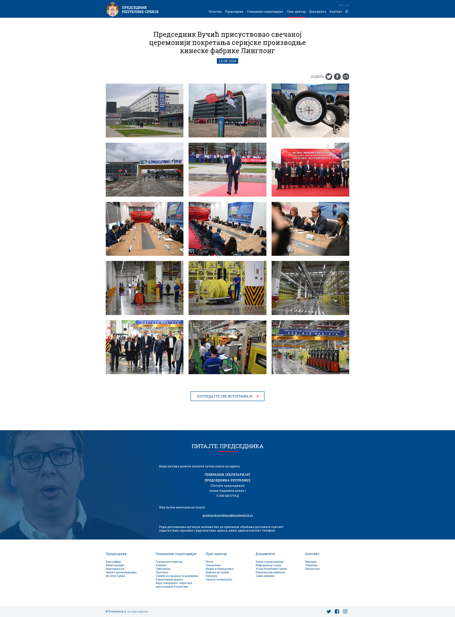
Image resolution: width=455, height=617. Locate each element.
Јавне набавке (265, 576)
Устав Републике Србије (271, 568)
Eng (341, 5)
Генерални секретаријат (265, 12)
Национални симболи (270, 572)
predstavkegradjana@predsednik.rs (227, 515)
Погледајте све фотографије (225, 396)
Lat (347, 5)
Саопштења (213, 565)
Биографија (113, 561)
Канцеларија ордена (169, 579)
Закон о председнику (270, 561)
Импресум (312, 568)
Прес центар (296, 12)
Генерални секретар (169, 561)
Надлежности (115, 568)
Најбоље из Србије (217, 572)
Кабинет (161, 565)
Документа (317, 12)
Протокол (162, 572)
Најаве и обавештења (220, 568)
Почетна (215, 12)
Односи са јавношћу (219, 579)
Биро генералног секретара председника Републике (174, 584)
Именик (310, 561)
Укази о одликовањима (121, 572)
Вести (209, 561)
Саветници (163, 568)
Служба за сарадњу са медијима (177, 576)
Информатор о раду (268, 565)
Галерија (211, 576)
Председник (234, 12)
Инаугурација (115, 565)
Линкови (311, 565)
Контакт (336, 12)
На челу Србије (115, 576)
